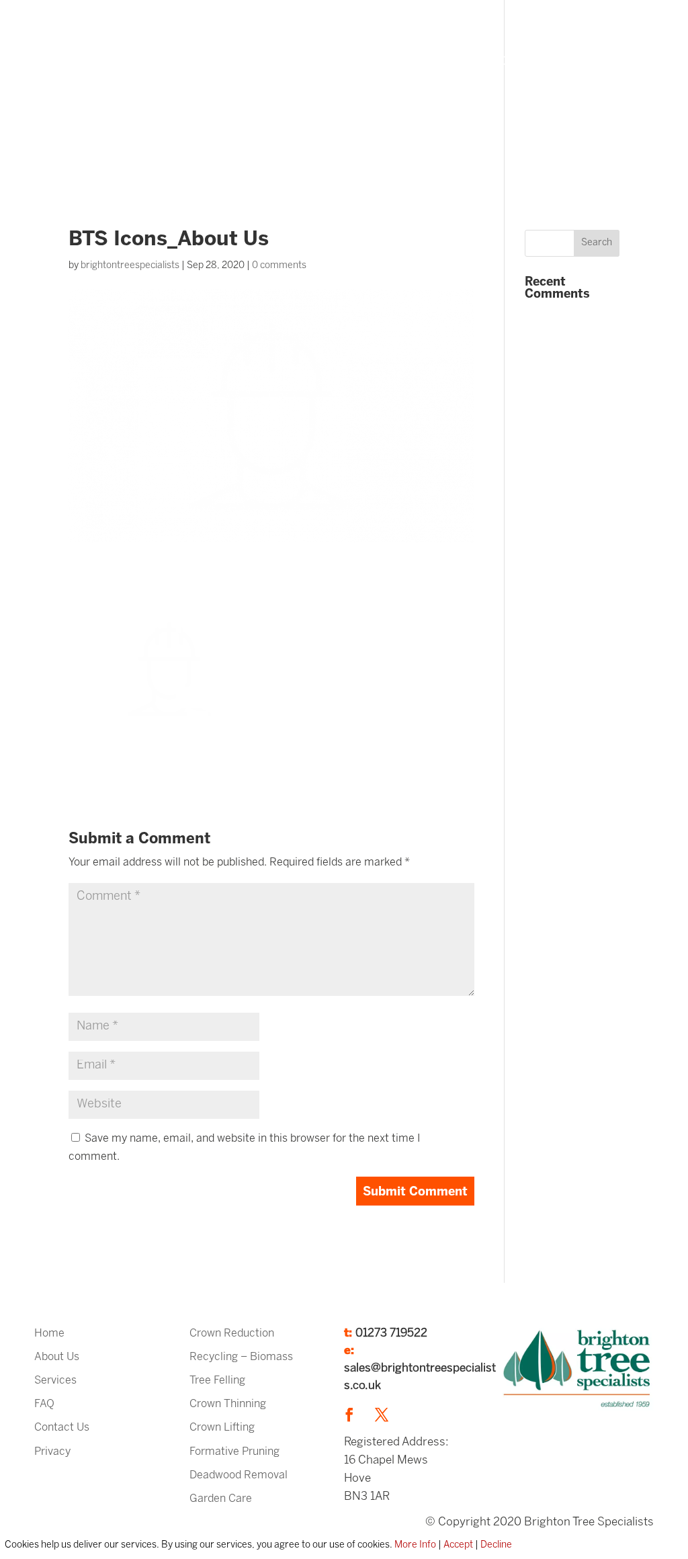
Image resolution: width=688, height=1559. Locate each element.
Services (411, 62)
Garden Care (220, 1499)
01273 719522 (391, 1333)
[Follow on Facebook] (349, 1414)
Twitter (350, 128)
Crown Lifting (222, 1428)
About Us (349, 62)
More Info (415, 1545)
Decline (496, 1545)
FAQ (473, 62)
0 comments (279, 265)
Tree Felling (217, 1381)
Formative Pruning (234, 1452)
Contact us (527, 62)
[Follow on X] (381, 1414)
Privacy (52, 1452)
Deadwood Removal (238, 1475)
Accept (458, 1545)
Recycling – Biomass (241, 1357)
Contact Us (61, 1428)
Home (295, 62)
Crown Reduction (231, 1334)
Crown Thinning (227, 1404)
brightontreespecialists (130, 265)
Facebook (297, 128)
